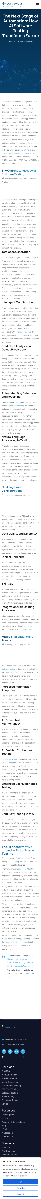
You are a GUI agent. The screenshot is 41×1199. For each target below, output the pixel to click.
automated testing (23, 332)
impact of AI (23, 869)
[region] (20, 1178)
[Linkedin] (4, 1051)
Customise (21, 1188)
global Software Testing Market (18, 153)
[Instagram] (22, 1051)
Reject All (20, 1194)
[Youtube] (16, 1051)
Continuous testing (9, 759)
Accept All (20, 1182)
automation (22, 858)
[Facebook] (10, 1051)
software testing (17, 406)
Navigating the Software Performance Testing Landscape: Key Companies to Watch (21, 962)
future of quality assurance (16, 942)
